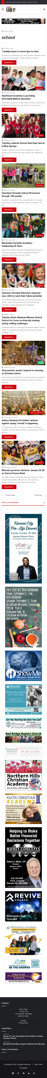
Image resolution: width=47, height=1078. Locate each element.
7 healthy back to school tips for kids (20, 51)
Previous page (10, 495)
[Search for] (44, 10)
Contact (23, 1020)
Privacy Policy (23, 1023)
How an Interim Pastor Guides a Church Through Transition (26, 2)
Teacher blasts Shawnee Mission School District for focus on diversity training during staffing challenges (22, 320)
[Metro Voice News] (10, 9)
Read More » (9, 62)
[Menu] (3, 10)
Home (5, 31)
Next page (38, 495)
